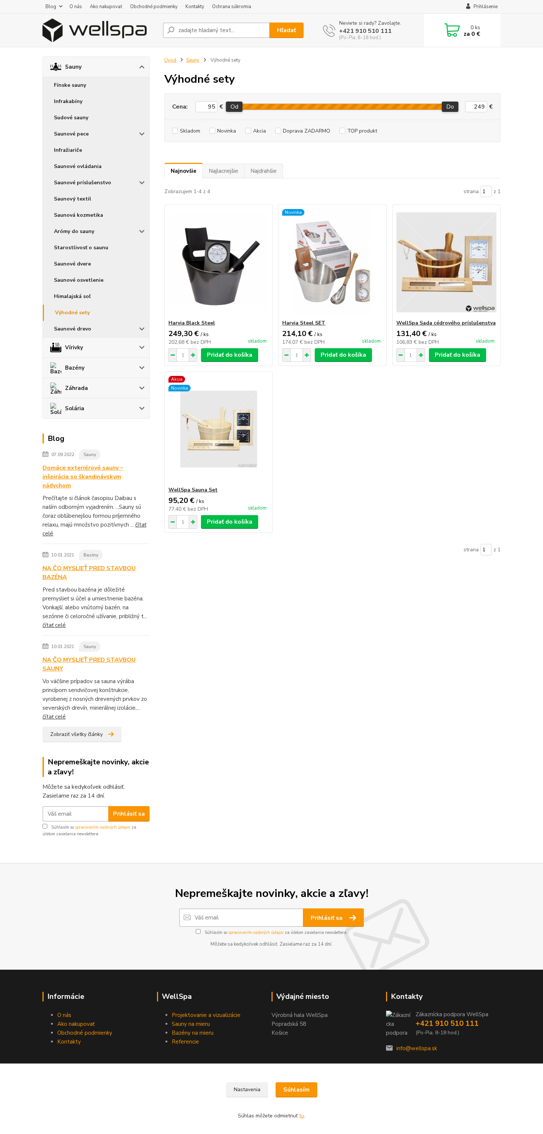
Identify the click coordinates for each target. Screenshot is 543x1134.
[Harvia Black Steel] (218, 262)
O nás (75, 6)
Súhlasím (296, 1090)
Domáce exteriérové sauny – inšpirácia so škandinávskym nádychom (82, 477)
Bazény (75, 367)
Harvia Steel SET (303, 322)
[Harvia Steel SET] (332, 262)
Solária (74, 408)
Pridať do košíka (229, 355)
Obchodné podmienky (154, 6)
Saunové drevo (72, 328)
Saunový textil (72, 198)
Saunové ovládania (78, 166)
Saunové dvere (72, 263)
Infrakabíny (68, 101)
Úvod (170, 60)
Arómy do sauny (74, 231)
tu (301, 1115)
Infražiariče (68, 150)
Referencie (185, 1041)
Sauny (73, 67)
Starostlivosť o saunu (81, 247)
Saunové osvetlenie (78, 280)
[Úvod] (99, 30)
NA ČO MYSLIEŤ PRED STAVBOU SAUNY (89, 664)
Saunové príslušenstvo (82, 182)
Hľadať (286, 30)
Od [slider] (234, 107)
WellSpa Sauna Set (193, 489)
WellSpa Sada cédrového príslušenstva (446, 322)
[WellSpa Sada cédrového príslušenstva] (446, 262)
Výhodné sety (72, 312)
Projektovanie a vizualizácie (206, 1015)
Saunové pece (71, 133)
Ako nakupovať (106, 6)
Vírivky (74, 347)
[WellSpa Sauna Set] (218, 429)
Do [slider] (450, 107)
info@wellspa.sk (416, 1048)
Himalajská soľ (72, 296)
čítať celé (54, 625)
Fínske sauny (70, 85)
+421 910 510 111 (365, 31)
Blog (50, 6)
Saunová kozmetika (78, 215)
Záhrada (76, 388)
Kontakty (194, 6)
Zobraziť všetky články (76, 734)
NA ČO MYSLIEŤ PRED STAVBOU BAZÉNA (89, 572)
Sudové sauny (71, 117)
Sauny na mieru (191, 1024)
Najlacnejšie (223, 171)
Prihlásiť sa (129, 814)
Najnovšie (184, 171)
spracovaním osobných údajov (102, 827)
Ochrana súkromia (231, 6)
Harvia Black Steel (191, 322)
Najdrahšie (263, 171)
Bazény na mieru (193, 1033)
